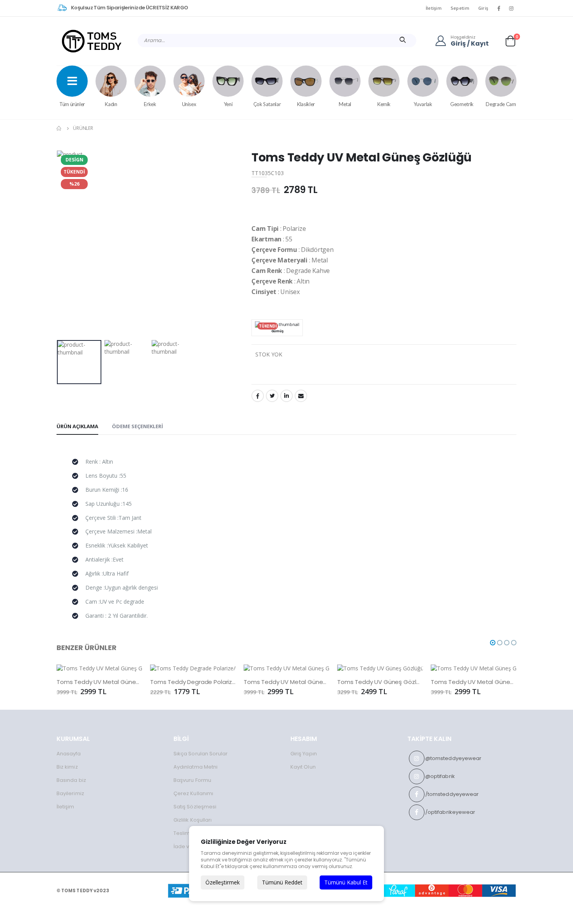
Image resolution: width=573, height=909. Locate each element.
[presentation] (69, 243)
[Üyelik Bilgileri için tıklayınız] (442, 40)
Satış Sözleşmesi (194, 806)
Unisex (189, 104)
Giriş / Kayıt (470, 44)
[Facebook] (257, 396)
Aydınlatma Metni (195, 767)
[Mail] (301, 396)
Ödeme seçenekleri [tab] (137, 426)
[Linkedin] (286, 396)
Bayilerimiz (70, 793)
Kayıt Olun (303, 767)
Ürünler (83, 128)
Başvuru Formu (192, 780)
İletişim (434, 8)
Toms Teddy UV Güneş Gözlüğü (380, 682)
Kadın (111, 104)
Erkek (150, 104)
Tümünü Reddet (282, 882)
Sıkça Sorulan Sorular (200, 753)
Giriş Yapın (303, 753)
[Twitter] (272, 396)
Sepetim (460, 8)
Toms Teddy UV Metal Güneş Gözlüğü (99, 682)
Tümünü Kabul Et (346, 882)
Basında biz (71, 780)
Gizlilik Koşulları (192, 820)
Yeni (228, 104)
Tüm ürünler (72, 104)
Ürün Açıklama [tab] (77, 426)
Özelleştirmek (222, 882)
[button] (510, 40)
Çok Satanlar (267, 104)
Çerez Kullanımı (193, 793)
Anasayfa (69, 753)
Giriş (483, 8)
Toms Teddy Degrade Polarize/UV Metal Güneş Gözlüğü (193, 682)
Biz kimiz (67, 767)
